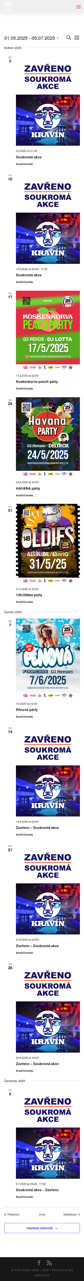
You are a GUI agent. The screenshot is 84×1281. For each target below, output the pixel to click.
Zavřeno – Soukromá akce (37, 827)
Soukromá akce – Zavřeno (37, 1189)
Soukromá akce (29, 156)
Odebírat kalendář (39, 1228)
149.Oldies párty (29, 594)
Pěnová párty (27, 709)
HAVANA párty (28, 488)
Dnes (42, 1214)
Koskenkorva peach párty (37, 381)
